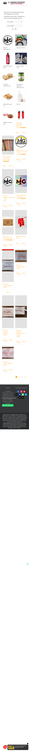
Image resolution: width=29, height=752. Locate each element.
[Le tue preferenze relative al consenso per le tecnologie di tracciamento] (27, 564)
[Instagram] (21, 391)
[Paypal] (20, 394)
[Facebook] (18, 391)
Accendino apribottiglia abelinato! (19, 124)
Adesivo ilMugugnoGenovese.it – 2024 (9, 197)
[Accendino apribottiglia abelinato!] (21, 115)
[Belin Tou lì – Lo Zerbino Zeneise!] (8, 222)
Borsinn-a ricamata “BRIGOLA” (5, 332)
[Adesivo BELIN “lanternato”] (8, 145)
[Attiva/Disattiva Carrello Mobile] (21, 5)
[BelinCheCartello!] (21, 222)
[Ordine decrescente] (21, 21)
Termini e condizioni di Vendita (10, 416)
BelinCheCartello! (20, 236)
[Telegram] (26, 394)
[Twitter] (23, 397)
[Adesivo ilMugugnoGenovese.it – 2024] (8, 181)
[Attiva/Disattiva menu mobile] (26, 5)
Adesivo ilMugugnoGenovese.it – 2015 (22, 151)
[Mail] (17, 394)
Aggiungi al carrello (19, 160)
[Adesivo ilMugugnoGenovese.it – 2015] (21, 141)
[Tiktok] (20, 397)
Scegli (18, 132)
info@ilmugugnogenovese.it (9, 398)
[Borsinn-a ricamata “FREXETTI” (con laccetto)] (21, 311)
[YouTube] (24, 391)
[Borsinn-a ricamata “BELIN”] (21, 256)
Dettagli (24, 132)
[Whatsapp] (23, 394)
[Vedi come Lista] (15, 29)
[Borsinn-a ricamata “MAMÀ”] (8, 353)
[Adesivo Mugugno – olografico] (21, 181)
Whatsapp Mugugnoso (20, 415)
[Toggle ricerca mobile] (23, 5)
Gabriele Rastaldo (5, 415)
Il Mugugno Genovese (14, 414)
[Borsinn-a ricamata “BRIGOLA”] (8, 311)
